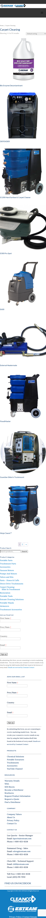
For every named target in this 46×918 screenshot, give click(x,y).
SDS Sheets (10, 787)
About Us (11, 817)
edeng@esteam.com (21, 851)
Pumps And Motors (8, 573)
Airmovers (4, 606)
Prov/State (5, 627)
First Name (5, 618)
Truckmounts (13, 762)
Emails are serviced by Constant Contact (21, 667)
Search (24, 551)
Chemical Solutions (15, 756)
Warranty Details (12, 781)
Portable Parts (6, 560)
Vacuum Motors (7, 570)
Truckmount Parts (8, 563)
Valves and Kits (6, 577)
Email (3, 645)
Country (3, 636)
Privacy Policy (13, 820)
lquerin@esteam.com (22, 838)
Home (2, 25)
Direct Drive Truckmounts (11, 583)
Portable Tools (6, 596)
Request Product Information (17, 796)
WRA (7, 784)
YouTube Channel (15, 769)
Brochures (9, 793)
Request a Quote (12, 799)
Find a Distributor (12, 802)
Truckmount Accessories (11, 609)
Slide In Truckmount (11, 589)
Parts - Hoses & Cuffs (9, 580)
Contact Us (12, 823)
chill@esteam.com (21, 864)
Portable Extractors (15, 759)
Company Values (14, 814)
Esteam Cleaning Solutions (12, 599)
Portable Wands (7, 603)
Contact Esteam (30, 917)
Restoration (5, 593)
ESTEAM (24, 891)
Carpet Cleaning (7, 587)
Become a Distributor (14, 790)
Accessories (5, 567)
